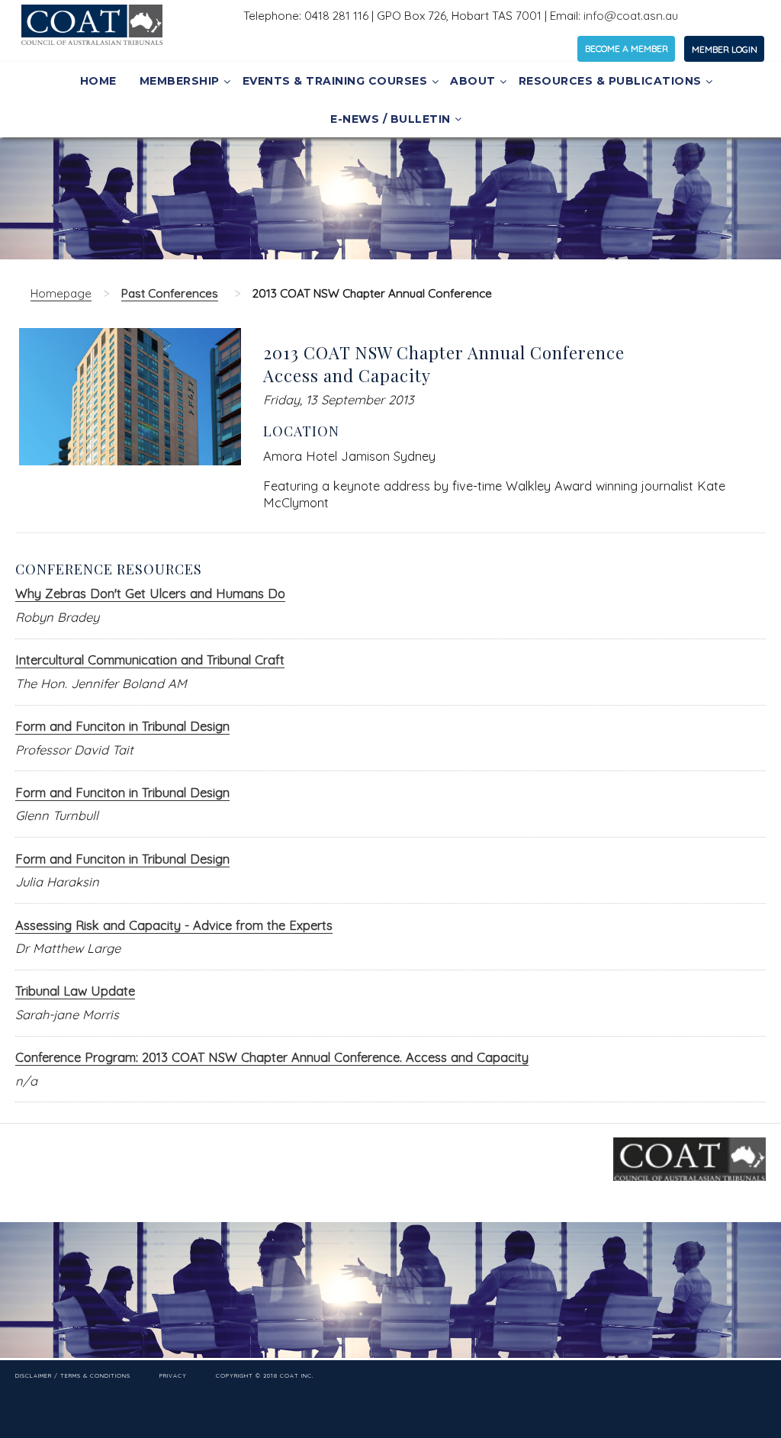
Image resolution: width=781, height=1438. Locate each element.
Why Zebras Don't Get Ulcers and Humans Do (150, 593)
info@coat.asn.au (630, 15)
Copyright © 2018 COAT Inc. (264, 1374)
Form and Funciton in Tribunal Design (122, 726)
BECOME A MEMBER (626, 48)
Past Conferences (169, 293)
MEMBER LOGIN (724, 49)
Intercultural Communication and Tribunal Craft (149, 659)
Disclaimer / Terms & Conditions (72, 1374)
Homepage (61, 293)
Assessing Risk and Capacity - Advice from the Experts (174, 925)
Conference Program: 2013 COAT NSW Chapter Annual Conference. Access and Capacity (272, 1057)
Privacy (173, 1374)
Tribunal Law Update (75, 991)
